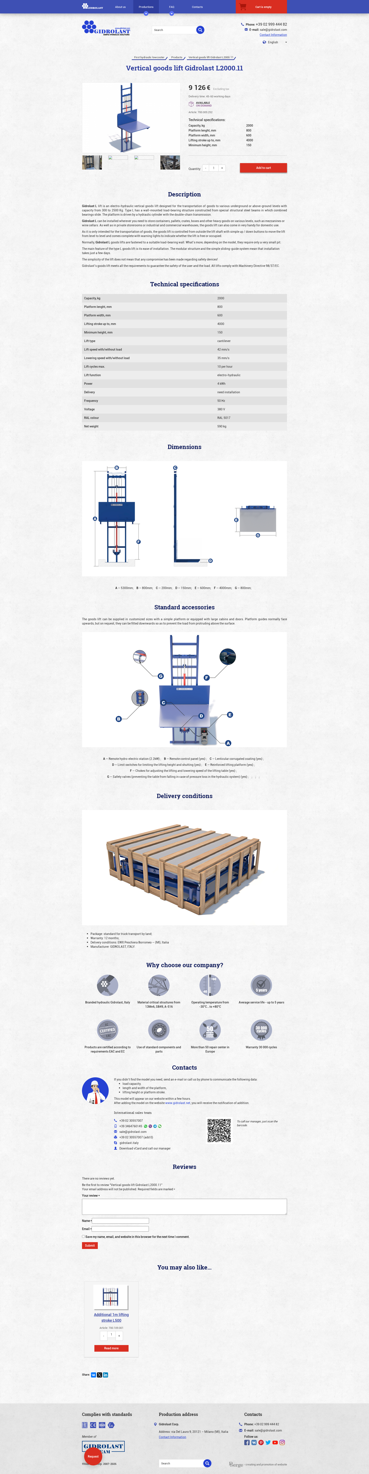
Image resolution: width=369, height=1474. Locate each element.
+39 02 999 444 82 (271, 24)
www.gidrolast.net (177, 1103)
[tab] (111, 1319)
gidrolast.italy (129, 1143)
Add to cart (263, 168)
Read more (111, 1348)
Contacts (197, 7)
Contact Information (273, 35)
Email (87, 1229)
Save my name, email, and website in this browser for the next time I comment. (137, 1237)
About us (120, 7)
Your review (91, 1195)
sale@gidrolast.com (273, 30)
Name (87, 1221)
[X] (99, 1374)
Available (204, 104)
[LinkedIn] (105, 1374)
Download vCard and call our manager (145, 1148)
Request (93, 1456)
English (272, 42)
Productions (146, 7)
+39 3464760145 (130, 1126)
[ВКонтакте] (93, 1374)
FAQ (171, 7)
